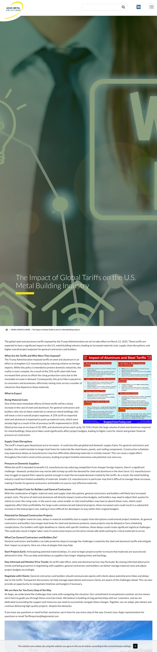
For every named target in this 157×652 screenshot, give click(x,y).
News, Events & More (20, 330)
